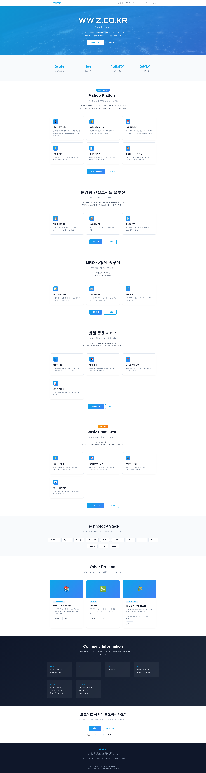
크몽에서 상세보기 (96, 171)
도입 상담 (113, 171)
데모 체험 (110, 242)
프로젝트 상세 (96, 406)
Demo (102, 618)
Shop (129, 623)
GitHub (57, 618)
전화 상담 (95, 728)
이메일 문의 (110, 728)
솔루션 (128, 3)
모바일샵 (120, 3)
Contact (123, 758)
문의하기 (112, 406)
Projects (145, 3)
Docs (65, 618)
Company (153, 3)
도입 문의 (96, 241)
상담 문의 (112, 42)
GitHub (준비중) (95, 505)
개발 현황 (112, 505)
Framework (136, 3)
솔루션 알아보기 (95, 42)
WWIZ (57, 3)
